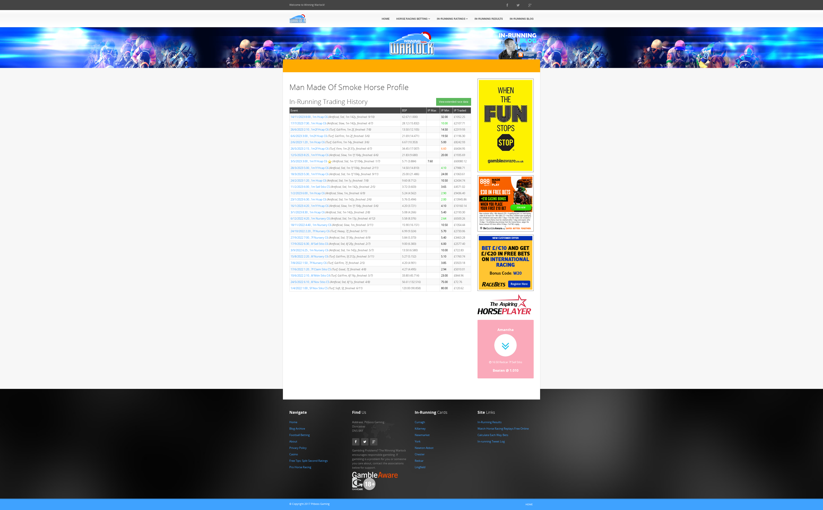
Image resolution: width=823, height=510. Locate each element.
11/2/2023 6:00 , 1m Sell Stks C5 (310, 187)
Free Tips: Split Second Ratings (308, 465)
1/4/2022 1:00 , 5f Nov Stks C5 (309, 288)
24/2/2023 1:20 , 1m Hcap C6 (308, 180)
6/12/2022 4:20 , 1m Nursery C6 (310, 218)
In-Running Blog (522, 19)
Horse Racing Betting (412, 19)
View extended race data (453, 102)
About (293, 446)
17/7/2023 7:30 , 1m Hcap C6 (308, 123)
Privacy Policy (298, 452)
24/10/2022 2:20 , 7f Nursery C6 (310, 231)
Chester (420, 459)
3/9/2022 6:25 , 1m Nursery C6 (309, 250)
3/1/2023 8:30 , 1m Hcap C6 (308, 212)
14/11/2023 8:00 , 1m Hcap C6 (309, 117)
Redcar (419, 465)
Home (385, 19)
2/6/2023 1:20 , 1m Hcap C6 (308, 142)
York (418, 446)
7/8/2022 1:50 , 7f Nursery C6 (309, 263)
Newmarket (422, 440)
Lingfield (420, 472)
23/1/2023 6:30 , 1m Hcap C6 (308, 199)
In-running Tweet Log (491, 446)
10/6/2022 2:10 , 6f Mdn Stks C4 (310, 275)
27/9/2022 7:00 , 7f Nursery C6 (309, 237)
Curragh (420, 427)
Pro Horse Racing (300, 472)
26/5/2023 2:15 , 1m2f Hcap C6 (310, 148)
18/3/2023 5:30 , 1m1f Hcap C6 (310, 174)
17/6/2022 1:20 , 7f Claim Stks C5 (311, 269)
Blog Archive (297, 433)
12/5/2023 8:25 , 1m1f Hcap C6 (310, 155)
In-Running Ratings (451, 19)
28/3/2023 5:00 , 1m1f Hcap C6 (310, 168)
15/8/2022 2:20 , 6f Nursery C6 (309, 256)
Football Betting (299, 440)
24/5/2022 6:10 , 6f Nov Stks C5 (310, 282)
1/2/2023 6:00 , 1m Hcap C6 (308, 193)
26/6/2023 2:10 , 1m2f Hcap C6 (310, 129)
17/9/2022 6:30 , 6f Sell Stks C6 (309, 244)
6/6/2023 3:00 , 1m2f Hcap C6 (309, 136)
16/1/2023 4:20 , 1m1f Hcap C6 (310, 206)
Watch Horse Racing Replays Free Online (503, 433)
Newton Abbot (424, 452)
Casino (293, 459)
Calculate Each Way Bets (493, 440)
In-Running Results (489, 19)
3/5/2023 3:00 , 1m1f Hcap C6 (309, 161)
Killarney (420, 433)
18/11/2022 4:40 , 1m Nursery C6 (311, 225)
